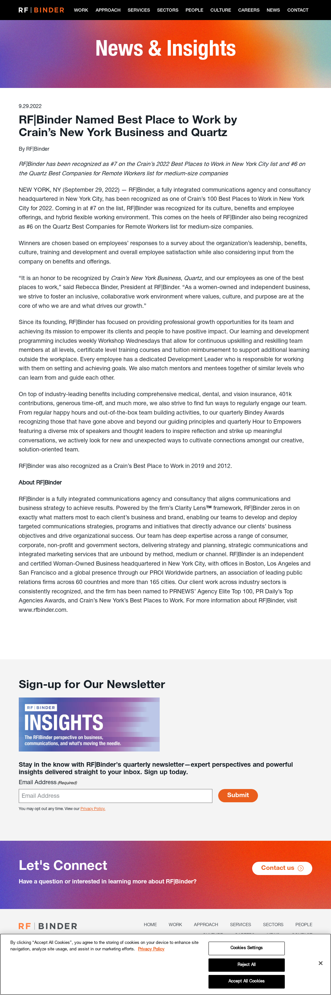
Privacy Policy (151, 949)
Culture (220, 10)
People (194, 10)
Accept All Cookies (247, 981)
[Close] (321, 963)
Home (150, 925)
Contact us (277, 868)
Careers (249, 10)
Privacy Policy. (92, 809)
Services (139, 10)
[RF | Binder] (41, 10)
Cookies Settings (246, 948)
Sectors (167, 10)
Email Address (48, 783)
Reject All (247, 965)
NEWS (273, 10)
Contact (297, 10)
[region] (165, 964)
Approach (108, 10)
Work (81, 10)
